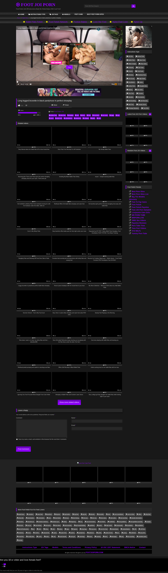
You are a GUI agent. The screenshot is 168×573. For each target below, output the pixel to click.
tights (93, 118)
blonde (92, 514)
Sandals (131, 97)
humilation (130, 525)
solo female (63, 536)
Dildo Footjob (132, 63)
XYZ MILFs (136, 231)
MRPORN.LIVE (138, 218)
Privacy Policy (91, 547)
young (20, 540)
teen (106, 536)
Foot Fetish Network (58, 22)
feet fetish (57, 518)
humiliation (140, 525)
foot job (21, 525)
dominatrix (41, 518)
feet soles (113, 518)
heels (100, 525)
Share (67, 105)
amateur (31, 514)
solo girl (73, 536)
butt (109, 514)
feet (78, 115)
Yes (5, 564)
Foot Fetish (136, 205)
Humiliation (132, 82)
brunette (101, 514)
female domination (137, 518)
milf (135, 529)
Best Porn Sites (138, 191)
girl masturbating (80, 525)
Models (55, 547)
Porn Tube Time (138, 226)
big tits (84, 514)
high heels (109, 525)
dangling (71, 115)
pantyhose (78, 118)
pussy (125, 532)
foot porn (48, 525)
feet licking (76, 518)
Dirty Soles (144, 63)
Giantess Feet (142, 74)
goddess (92, 525)
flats (89, 115)
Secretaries (141, 97)
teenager (114, 536)
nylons (72, 532)
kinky (46, 529)
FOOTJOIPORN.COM (94, 552)
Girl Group (131, 78)
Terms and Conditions (71, 547)
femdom (21, 521)
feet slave (103, 518)
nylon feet (59, 118)
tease (90, 536)
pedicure (91, 532)
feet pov (85, 518)
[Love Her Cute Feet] (84, 463)
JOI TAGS (55, 14)
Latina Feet (132, 86)
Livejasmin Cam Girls (141, 212)
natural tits (46, 532)
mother (37, 532)
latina (60, 529)
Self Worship (144, 100)
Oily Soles (140, 89)
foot (81, 521)
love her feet (103, 529)
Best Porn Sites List (140, 194)
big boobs (67, 514)
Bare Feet (142, 60)
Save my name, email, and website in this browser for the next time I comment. (42, 439)
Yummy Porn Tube (139, 233)
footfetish (112, 521)
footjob (148, 521)
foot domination (91, 521)
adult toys (21, 514)
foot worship (68, 525)
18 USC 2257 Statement (110, 547)
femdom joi (31, 521)
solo (54, 536)
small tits (21, 536)
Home (18, 18)
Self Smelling (132, 100)
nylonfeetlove (68, 118)
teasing (98, 536)
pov (118, 532)
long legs (84, 529)
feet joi (67, 518)
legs (118, 115)
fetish (83, 115)
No (4, 566)
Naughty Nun (143, 86)
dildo (140, 514)
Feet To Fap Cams (139, 202)
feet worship (123, 518)
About (55, 105)
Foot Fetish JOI (59, 111)
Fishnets (131, 67)
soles (47, 536)
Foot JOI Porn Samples (141, 210)
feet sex (94, 518)
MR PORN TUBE (138, 215)
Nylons (130, 89)
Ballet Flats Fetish (34, 22)
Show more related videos (69, 402)
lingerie (75, 529)
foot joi (29, 525)
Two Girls (145, 108)
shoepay (86, 118)
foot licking (38, 525)
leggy (112, 115)
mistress (21, 532)
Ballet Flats (25, 18)
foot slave (57, 525)
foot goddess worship (136, 521)
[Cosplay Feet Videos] (69, 95)
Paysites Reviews (139, 223)
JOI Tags (44, 547)
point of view (109, 532)
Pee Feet (131, 93)
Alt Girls (131, 56)
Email (73, 425)
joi (33, 529)
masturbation (126, 529)
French (130, 71)
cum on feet (131, 514)
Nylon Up (138, 22)
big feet (76, 514)
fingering (73, 521)
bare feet (40, 514)
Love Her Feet (99, 22)
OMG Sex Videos (139, 220)
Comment (19, 418)
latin (53, 529)
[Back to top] (162, 568)
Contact (142, 547)
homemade (119, 525)
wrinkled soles (142, 536)
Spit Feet (131, 104)
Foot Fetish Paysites (140, 207)
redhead (133, 532)
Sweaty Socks (142, 104)
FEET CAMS (79, 14)
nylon (52, 118)
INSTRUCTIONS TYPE (38, 14)
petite (99, 532)
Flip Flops (141, 67)
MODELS (67, 14)
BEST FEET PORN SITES (95, 14)
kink (40, 529)
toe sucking (131, 536)
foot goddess (122, 521)
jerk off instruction (24, 529)
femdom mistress (43, 521)
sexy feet (142, 532)
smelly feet (31, 536)
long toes (93, 529)
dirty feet (148, 514)
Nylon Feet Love (120, 22)
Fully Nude (140, 71)
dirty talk (21, 518)
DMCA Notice (129, 547)
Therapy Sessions (134, 108)
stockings (82, 536)
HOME (22, 14)
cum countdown (118, 514)
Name (73, 418)
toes (99, 118)
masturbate (115, 529)
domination (31, 518)
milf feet (143, 529)
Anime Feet (141, 56)
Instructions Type (29, 547)
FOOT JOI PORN (37, 4)
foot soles (105, 115)
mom (29, 532)
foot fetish (96, 115)
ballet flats (62, 115)
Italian (141, 82)
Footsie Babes (80, 22)
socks (39, 536)
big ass (58, 514)
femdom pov (55, 521)
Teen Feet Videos (139, 228)
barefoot (49, 514)
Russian (140, 93)
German (131, 74)
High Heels (142, 78)
